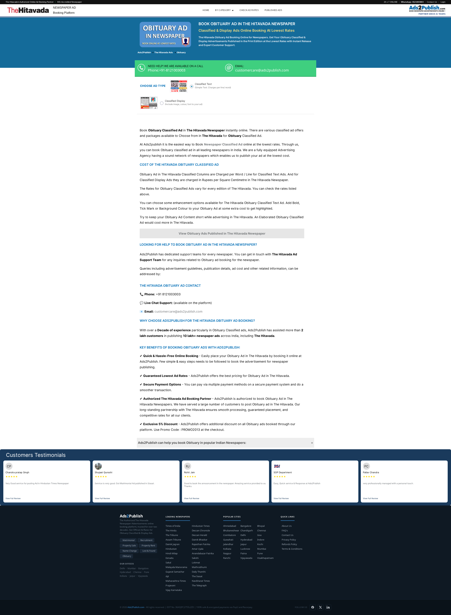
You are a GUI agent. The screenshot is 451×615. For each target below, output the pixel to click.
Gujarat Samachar (175, 571)
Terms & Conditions (292, 548)
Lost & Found (149, 550)
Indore (260, 539)
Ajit (167, 576)
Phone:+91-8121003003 (166, 70)
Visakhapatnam (265, 558)
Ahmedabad (229, 525)
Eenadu (170, 558)
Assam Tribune (173, 539)
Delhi (243, 535)
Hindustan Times (201, 525)
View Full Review (13, 498)
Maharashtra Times (176, 580)
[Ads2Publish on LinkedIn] (328, 607)
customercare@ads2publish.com (262, 70)
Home (206, 10)
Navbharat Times (201, 580)
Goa (259, 535)
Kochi (260, 544)
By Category (223, 10)
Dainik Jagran (173, 544)
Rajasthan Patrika (201, 544)
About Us (287, 525)
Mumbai (261, 548)
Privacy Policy (289, 539)
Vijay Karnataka (174, 590)
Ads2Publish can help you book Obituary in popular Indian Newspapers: (192, 443)
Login (443, 2)
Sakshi (195, 558)
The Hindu (171, 530)
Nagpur (227, 553)
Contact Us (432, 2)
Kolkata (227, 548)
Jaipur (243, 544)
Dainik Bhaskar (199, 539)
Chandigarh (246, 530)
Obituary (127, 556)
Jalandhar (228, 544)
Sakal (168, 562)
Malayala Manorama (176, 567)
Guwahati (228, 539)
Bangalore (245, 525)
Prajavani (170, 585)
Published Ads (273, 10)
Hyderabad (246, 539)
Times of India (173, 525)
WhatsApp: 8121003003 (412, 2)
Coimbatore (229, 535)
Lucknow (245, 548)
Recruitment (146, 540)
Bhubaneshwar (231, 530)
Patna (243, 553)
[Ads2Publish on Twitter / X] (320, 607)
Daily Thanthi (199, 571)
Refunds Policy (289, 544)
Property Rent (148, 545)
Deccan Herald (199, 535)
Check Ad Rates (249, 10)
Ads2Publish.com (136, 607)
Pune (260, 553)
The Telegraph (199, 585)
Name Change (130, 550)
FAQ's (285, 530)
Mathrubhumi (199, 567)
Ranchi (226, 558)
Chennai (261, 530)
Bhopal (261, 525)
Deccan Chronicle (201, 530)
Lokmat (196, 562)
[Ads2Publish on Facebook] (313, 607)
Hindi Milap (172, 553)
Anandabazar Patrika (203, 553)
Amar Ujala (197, 548)
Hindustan (171, 548)
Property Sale (129, 545)
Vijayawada (246, 558)
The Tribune (172, 535)
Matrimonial (129, 540)
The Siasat (197, 576)
